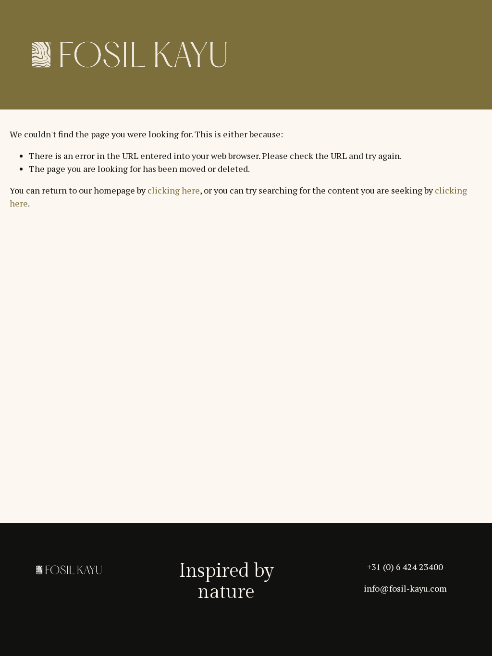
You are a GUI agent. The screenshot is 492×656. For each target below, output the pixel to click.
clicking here (174, 190)
